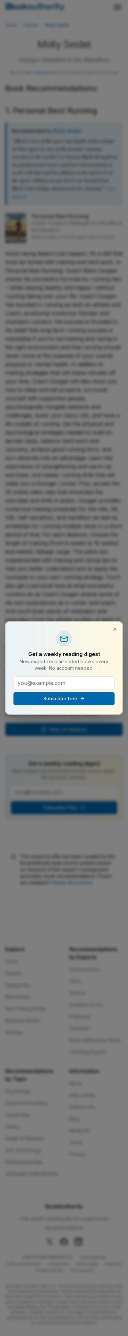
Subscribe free (60, 698)
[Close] (114, 629)
